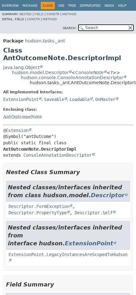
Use (61, 5)
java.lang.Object (21, 67)
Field (39, 14)
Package (29, 5)
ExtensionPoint (21, 99)
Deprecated (90, 5)
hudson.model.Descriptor (40, 72)
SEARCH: (70, 28)
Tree (72, 5)
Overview (10, 5)
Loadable (80, 99)
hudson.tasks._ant (45, 40)
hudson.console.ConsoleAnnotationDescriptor (72, 77)
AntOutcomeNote (22, 116)
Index (109, 5)
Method (69, 14)
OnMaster (105, 99)
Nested (25, 14)
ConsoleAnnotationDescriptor (57, 155)
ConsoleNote (89, 72)
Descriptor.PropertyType (38, 212)
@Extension (15, 130)
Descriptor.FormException (39, 206)
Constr (52, 14)
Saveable (54, 99)
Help (122, 5)
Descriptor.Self (94, 212)
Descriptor (108, 195)
